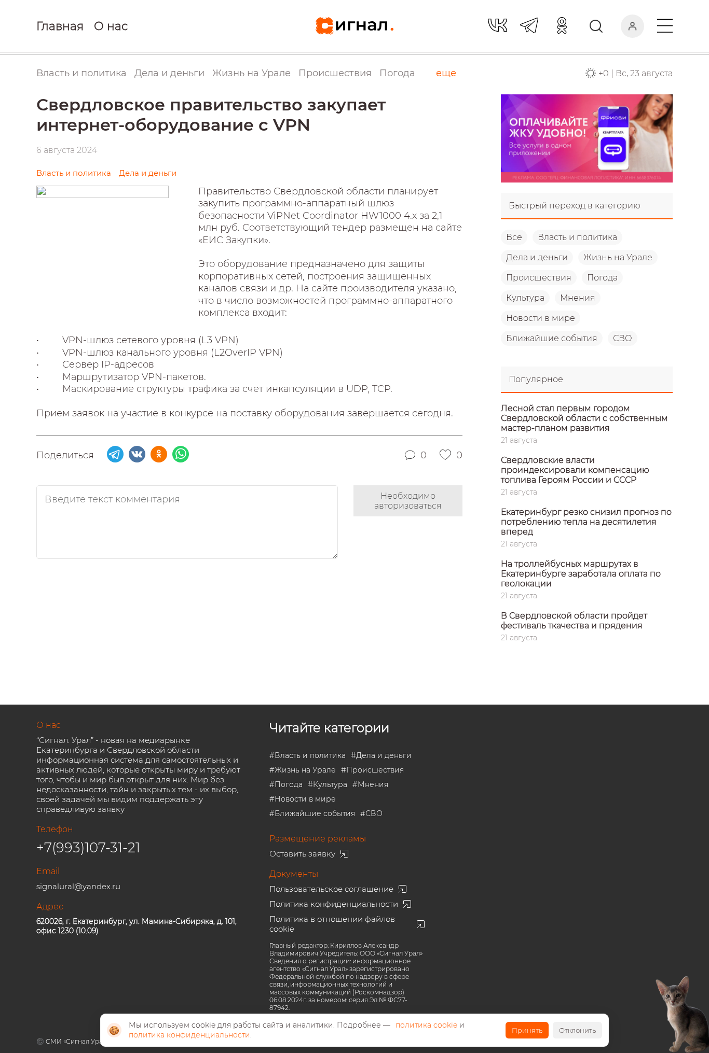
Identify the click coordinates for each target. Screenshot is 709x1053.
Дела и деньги (537, 257)
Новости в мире (540, 318)
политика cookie (426, 1025)
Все (514, 237)
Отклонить (577, 1030)
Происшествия (538, 278)
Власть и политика (577, 237)
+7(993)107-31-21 (88, 847)
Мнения (577, 298)
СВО (622, 338)
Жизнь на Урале (617, 257)
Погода (397, 73)
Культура (525, 298)
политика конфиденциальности (189, 1035)
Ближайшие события (551, 338)
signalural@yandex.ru (78, 886)
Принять (527, 1030)
